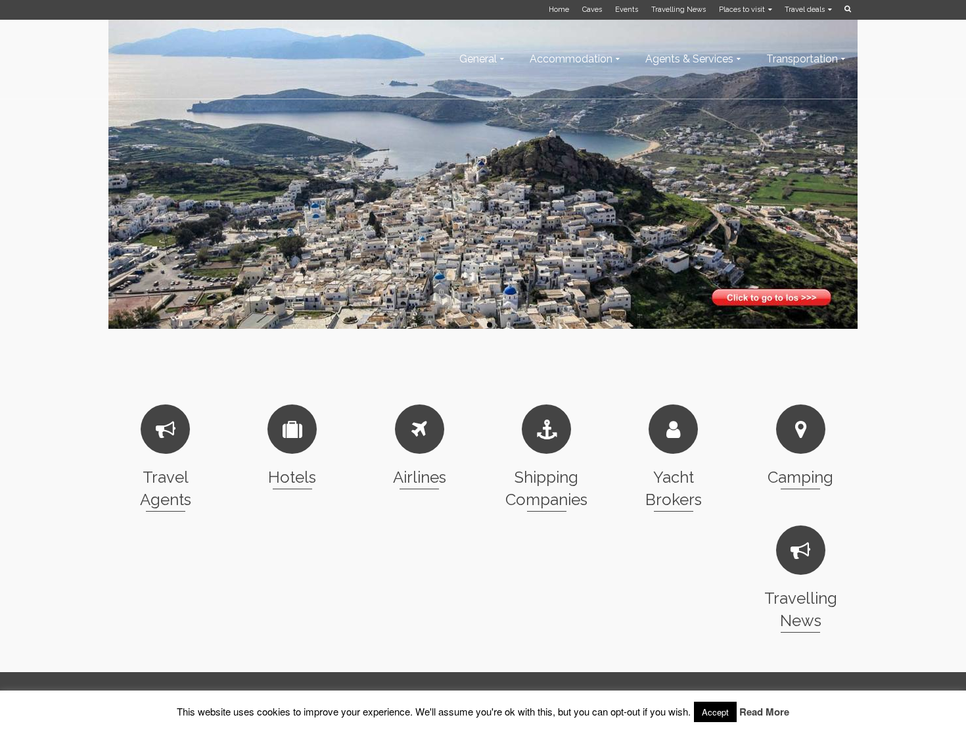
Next (864, 164)
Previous (101, 164)
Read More (764, 711)
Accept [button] (715, 712)
